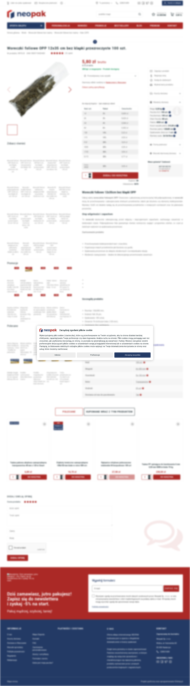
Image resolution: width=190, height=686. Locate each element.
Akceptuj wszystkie (132, 355)
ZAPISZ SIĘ (171, 588)
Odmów (57, 355)
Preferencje (95, 355)
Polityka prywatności (100, 606)
